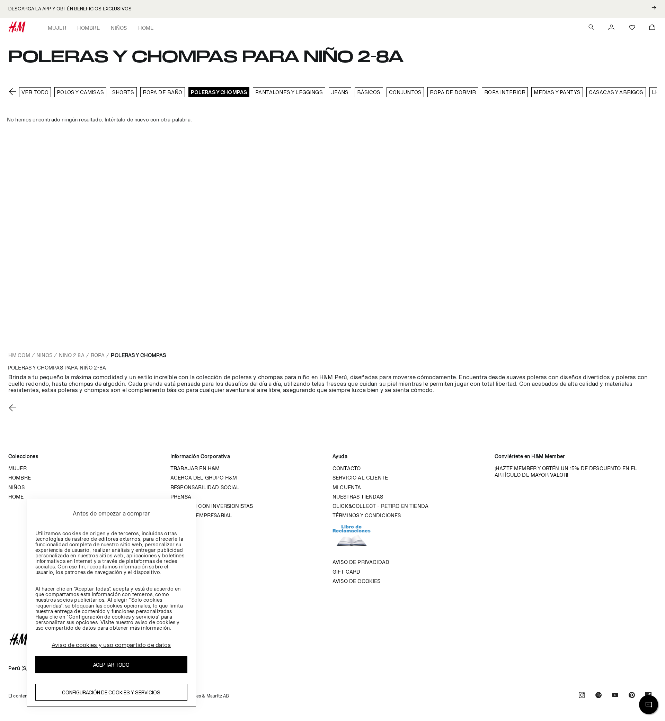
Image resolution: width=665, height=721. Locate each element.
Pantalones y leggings (288, 92)
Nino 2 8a (72, 355)
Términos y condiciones (366, 515)
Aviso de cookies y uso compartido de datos (111, 645)
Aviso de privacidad (360, 562)
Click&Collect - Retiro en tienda (380, 506)
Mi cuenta (346, 487)
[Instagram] (581, 696)
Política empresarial (201, 515)
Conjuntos (405, 92)
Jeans (340, 92)
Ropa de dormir (453, 92)
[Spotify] (598, 696)
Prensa (180, 497)
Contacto (346, 468)
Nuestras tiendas (357, 497)
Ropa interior (504, 92)
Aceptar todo (111, 665)
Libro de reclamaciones (358, 538)
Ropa (98, 355)
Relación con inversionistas (211, 506)
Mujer (57, 28)
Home (146, 28)
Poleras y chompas (219, 92)
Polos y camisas (80, 92)
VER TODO (34, 92)
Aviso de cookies (356, 581)
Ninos (44, 355)
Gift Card (346, 572)
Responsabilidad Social (205, 487)
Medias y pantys (557, 92)
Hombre (88, 28)
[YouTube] (615, 696)
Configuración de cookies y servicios (111, 692)
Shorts (123, 92)
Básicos (369, 92)
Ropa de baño (163, 92)
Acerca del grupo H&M (203, 478)
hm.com (19, 355)
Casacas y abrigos (616, 92)
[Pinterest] (631, 696)
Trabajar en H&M (195, 468)
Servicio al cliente (360, 478)
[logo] (332, 639)
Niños (119, 28)
